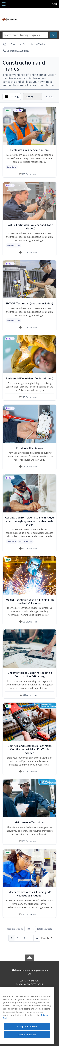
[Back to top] (29, 972)
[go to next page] (30, 938)
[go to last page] (37, 938)
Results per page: (15, 928)
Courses (14, 44)
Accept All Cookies (27, 1026)
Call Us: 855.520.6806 (16, 50)
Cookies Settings (27, 1034)
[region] (27, 1015)
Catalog (14, 96)
